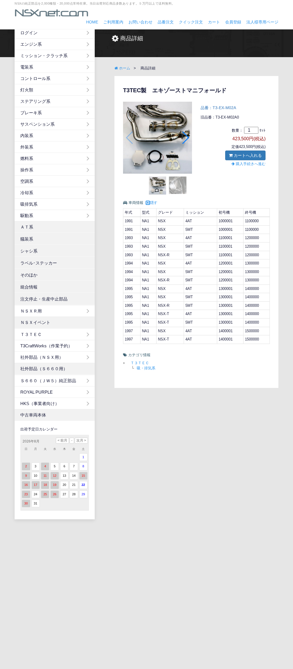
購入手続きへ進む (250, 164)
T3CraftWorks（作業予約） (46, 345)
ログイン (28, 32)
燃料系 (26, 158)
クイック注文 (191, 22)
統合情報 (28, 287)
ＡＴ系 (26, 227)
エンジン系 (31, 44)
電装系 (26, 67)
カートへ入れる (247, 155)
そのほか (28, 275)
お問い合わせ (140, 22)
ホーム (124, 68)
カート (214, 22)
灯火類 (26, 89)
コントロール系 (35, 78)
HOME (92, 22)
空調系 (26, 181)
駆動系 (26, 215)
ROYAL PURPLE (36, 392)
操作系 (26, 169)
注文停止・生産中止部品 (44, 299)
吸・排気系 (146, 368)
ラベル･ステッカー (38, 263)
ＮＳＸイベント (35, 322)
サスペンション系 (37, 124)
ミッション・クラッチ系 (44, 55)
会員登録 (233, 22)
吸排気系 (28, 204)
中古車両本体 (33, 414)
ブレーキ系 (31, 112)
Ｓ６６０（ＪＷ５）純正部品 (48, 380)
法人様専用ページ (262, 22)
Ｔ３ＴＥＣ (31, 334)
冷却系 (26, 192)
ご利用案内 (113, 22)
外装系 (26, 147)
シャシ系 (28, 251)
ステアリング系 (35, 101)
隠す (153, 203)
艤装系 (26, 239)
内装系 (26, 135)
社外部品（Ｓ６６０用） (44, 368)
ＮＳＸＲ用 (31, 311)
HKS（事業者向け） (39, 403)
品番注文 (166, 22)
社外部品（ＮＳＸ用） (41, 357)
